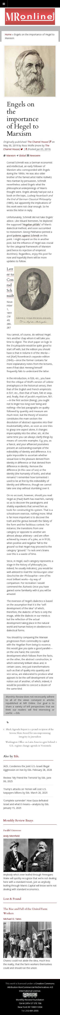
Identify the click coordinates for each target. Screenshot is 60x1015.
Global (22, 155)
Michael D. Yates (12, 918)
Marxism (11, 155)
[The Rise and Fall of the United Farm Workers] (27, 940)
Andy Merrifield (11, 835)
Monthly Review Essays (18, 820)
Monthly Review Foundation (30, 999)
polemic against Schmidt (26, 235)
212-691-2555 (32, 1010)
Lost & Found (12, 899)
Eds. (16, 756)
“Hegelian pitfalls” (31, 224)
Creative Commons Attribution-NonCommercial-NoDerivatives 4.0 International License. (31, 987)
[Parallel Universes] (28, 855)
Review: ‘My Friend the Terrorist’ (20, 777)
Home (8, 34)
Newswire (35, 155)
